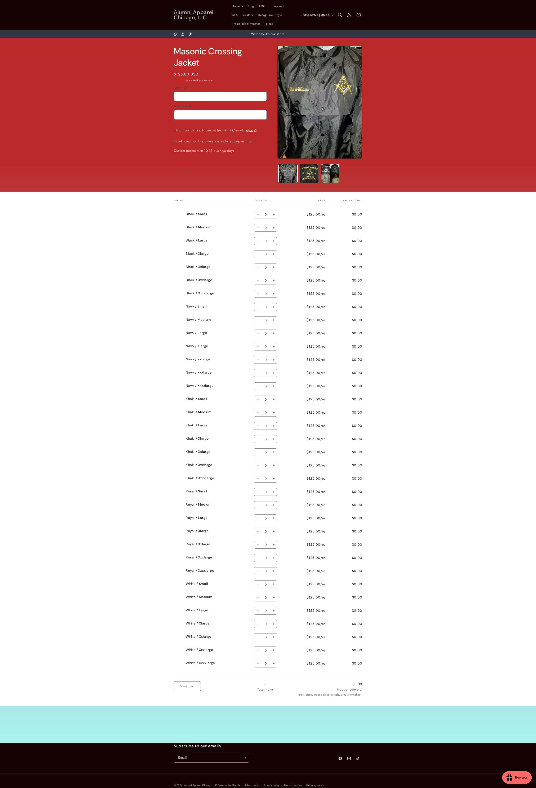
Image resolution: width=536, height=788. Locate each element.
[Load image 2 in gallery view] (309, 173)
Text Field (180, 88)
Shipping (179, 80)
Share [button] (182, 163)
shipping (328, 695)
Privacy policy (272, 785)
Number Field (183, 106)
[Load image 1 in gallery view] (288, 173)
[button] (237, 6)
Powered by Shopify (229, 785)
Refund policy (252, 785)
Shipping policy (315, 785)
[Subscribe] (244, 758)
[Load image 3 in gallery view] (330, 173)
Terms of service (293, 785)
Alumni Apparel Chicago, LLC (200, 785)
